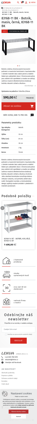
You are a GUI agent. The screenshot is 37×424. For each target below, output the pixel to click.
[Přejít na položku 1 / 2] (17, 66)
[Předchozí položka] (2, 208)
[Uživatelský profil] (26, 2)
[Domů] (2, 8)
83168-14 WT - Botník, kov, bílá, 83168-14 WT (17, 240)
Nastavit (18, 416)
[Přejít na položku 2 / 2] (19, 66)
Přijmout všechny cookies (18, 411)
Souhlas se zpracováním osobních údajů (19, 334)
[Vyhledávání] (18, 2)
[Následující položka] (35, 208)
